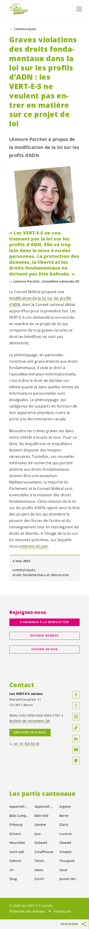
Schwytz (65, 852)
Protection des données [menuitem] (27, 911)
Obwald (65, 842)
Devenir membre (44, 635)
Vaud (63, 870)
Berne (63, 815)
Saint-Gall (16, 852)
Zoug (13, 879)
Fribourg (15, 824)
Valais (38, 870)
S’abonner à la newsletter (44, 622)
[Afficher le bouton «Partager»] (84, 924)
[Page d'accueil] (18, 9)
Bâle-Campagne (19, 815)
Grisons (15, 834)
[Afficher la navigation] (79, 9)
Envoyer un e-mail (30, 732)
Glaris (63, 824)
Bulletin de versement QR (29, 721)
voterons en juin (33, 546)
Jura (37, 834)
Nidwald (40, 842)
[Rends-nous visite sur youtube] (76, 749)
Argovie (65, 806)
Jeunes (69, 879)
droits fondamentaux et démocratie (41, 575)
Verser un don (44, 649)
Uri (11, 870)
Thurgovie (67, 861)
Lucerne (65, 834)
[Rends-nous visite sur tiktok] (76, 727)
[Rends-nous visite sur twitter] (76, 705)
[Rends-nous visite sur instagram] (76, 716)
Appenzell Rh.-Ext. (19, 806)
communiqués (24, 570)
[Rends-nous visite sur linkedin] (76, 738)
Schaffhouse (43, 852)
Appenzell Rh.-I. (44, 806)
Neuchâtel (17, 842)
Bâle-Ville (41, 815)
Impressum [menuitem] (62, 911)
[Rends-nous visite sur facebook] (76, 694)
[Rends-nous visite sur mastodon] (76, 760)
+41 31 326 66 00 (26, 744)
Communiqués (25, 29)
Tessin (39, 861)
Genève (40, 824)
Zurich (39, 879)
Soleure (15, 861)
